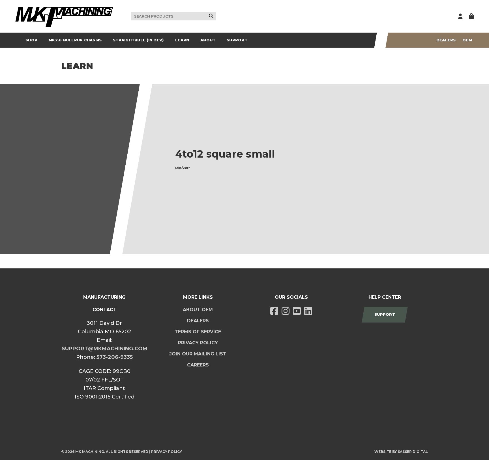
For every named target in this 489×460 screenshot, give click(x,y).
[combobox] (173, 16)
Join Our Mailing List (197, 354)
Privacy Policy (198, 342)
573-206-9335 (114, 357)
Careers (198, 365)
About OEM (198, 309)
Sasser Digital (413, 452)
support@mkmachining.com (104, 348)
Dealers (446, 40)
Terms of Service (198, 331)
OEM (467, 40)
